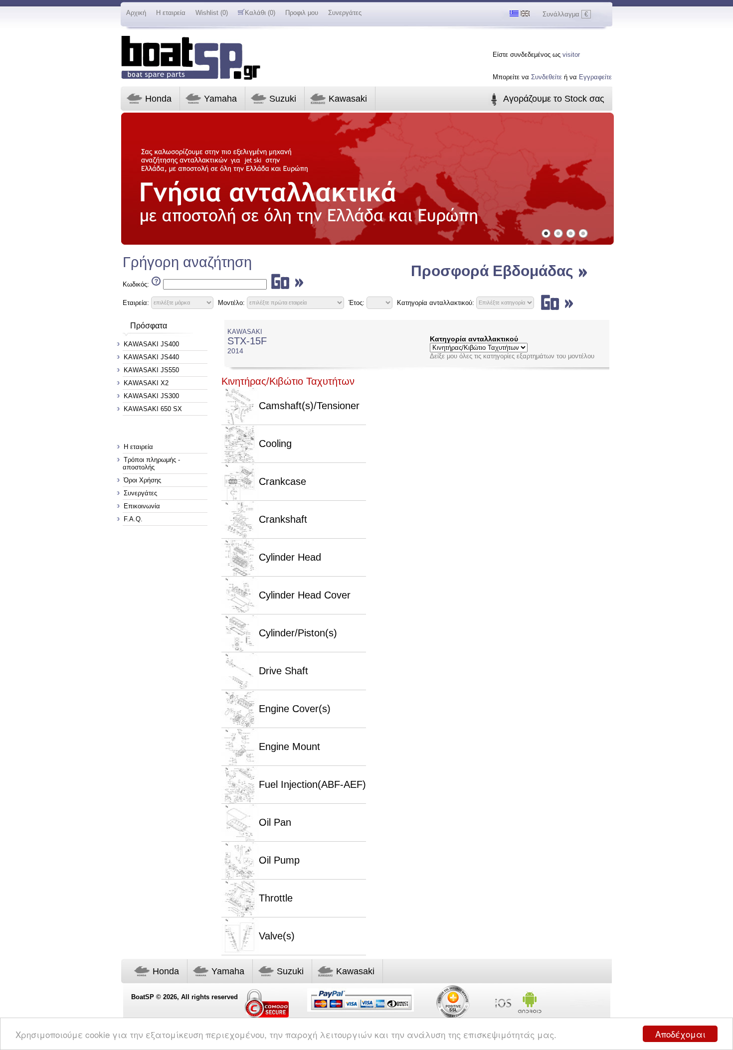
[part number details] (155, 284)
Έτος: (357, 302)
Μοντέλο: (231, 302)
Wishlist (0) (211, 12)
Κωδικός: (136, 284)
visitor (571, 54)
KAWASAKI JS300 (151, 396)
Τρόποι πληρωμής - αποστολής (151, 463)
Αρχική (136, 12)
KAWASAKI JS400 (151, 344)
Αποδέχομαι (680, 1034)
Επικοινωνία (142, 506)
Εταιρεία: (136, 302)
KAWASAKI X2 (146, 383)
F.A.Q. (133, 519)
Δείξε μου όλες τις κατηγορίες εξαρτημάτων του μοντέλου (512, 356)
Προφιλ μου (301, 12)
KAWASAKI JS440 (151, 357)
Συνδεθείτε (546, 77)
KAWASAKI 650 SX (153, 409)
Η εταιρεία (170, 12)
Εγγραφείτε (595, 77)
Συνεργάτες (345, 12)
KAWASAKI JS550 (151, 370)
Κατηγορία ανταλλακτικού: (436, 302)
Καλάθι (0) (260, 12)
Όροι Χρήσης (142, 480)
